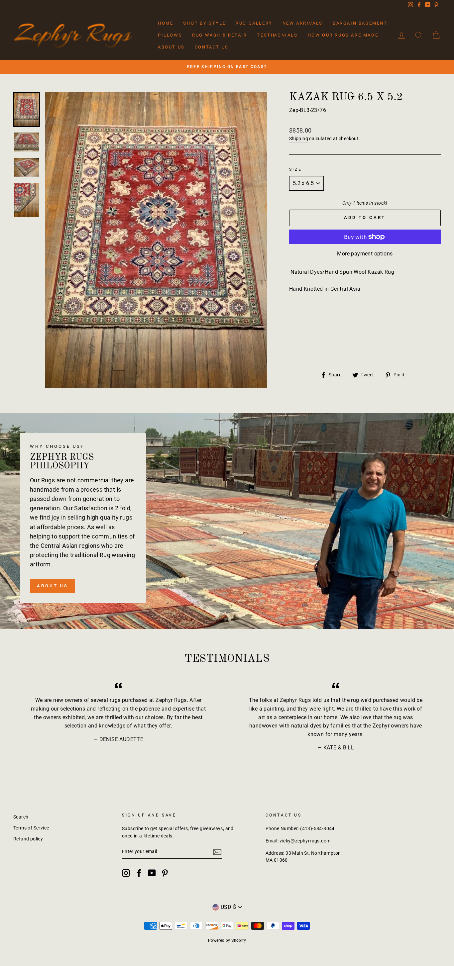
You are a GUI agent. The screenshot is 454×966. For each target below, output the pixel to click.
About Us (171, 47)
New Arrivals (303, 23)
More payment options (365, 253)
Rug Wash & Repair (219, 35)
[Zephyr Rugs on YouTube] (152, 873)
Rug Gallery (254, 23)
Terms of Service (31, 827)
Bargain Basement (360, 23)
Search (20, 817)
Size (295, 169)
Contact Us (212, 47)
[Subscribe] (217, 852)
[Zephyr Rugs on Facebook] (139, 873)
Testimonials (277, 35)
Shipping (298, 138)
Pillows (170, 35)
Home (165, 23)
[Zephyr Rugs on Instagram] (126, 873)
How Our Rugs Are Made (343, 35)
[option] (227, 66)
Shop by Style (204, 23)
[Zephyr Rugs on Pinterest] (165, 873)
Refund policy (28, 838)
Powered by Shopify (227, 940)
